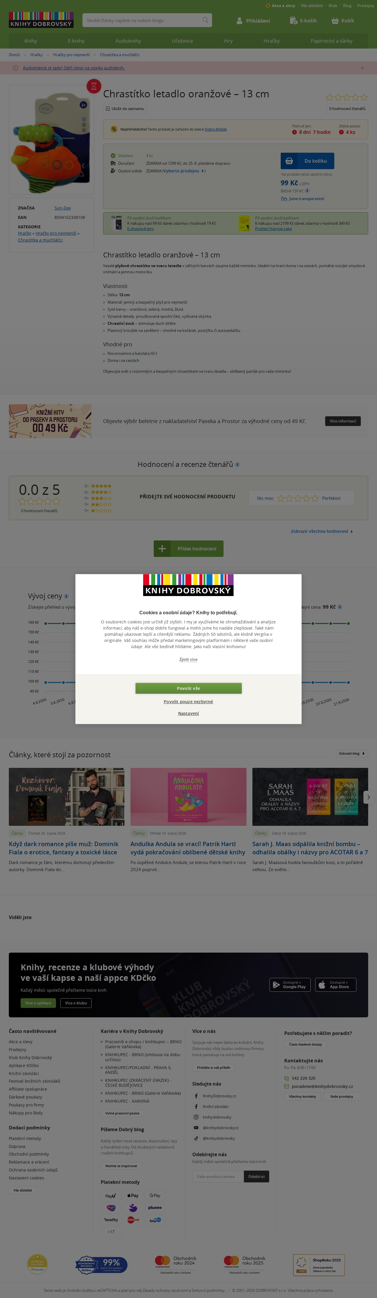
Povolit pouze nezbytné (188, 701)
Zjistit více (188, 659)
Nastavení (188, 713)
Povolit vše (188, 688)
